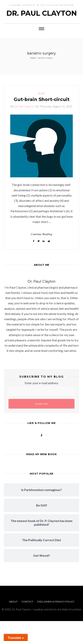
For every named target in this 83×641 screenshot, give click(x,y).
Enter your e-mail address (41, 383)
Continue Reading (41, 234)
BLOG (41, 93)
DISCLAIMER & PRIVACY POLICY (55, 601)
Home (33, 58)
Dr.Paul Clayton (24, 106)
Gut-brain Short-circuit (41, 99)
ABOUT (13, 601)
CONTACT (27, 601)
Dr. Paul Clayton (41, 13)
